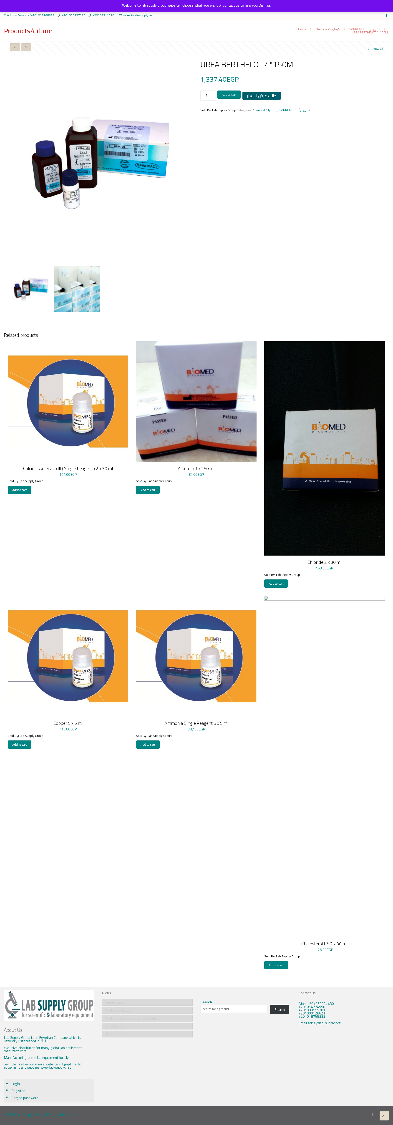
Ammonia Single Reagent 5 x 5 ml (196, 723)
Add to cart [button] (19, 490)
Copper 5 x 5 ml (68, 723)
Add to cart (229, 95)
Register (18, 1090)
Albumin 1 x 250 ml (196, 468)
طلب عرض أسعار (261, 96)
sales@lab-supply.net (138, 15)
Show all (377, 49)
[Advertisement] (344, 1066)
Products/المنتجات (119, 1010)
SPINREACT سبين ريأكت (364, 29)
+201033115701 (104, 15)
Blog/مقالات (114, 1026)
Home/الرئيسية (116, 1002)
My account (114, 1034)
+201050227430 (73, 15)
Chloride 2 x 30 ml (324, 562)
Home (302, 29)
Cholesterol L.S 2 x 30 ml (324, 943)
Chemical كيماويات (327, 29)
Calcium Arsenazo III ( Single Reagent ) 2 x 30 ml (68, 468)
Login (15, 1083)
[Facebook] (386, 15)
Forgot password (24, 1097)
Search (206, 1002)
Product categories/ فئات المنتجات (131, 1018)
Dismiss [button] (265, 5)
